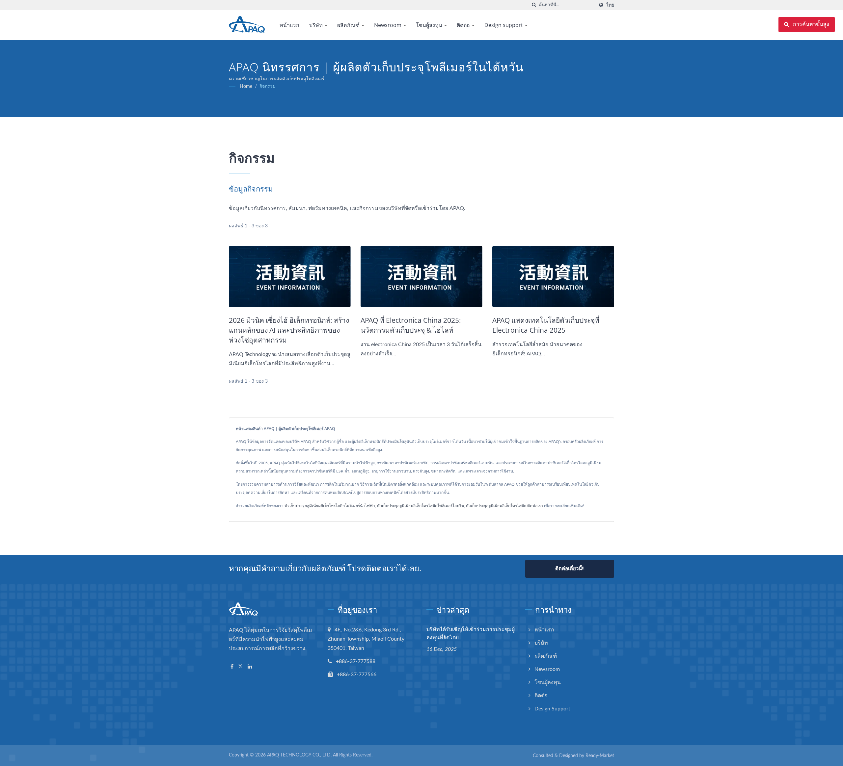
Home (246, 86)
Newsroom (388, 25)
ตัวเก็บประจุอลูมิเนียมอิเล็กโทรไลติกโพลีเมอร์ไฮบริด (420, 506)
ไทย (610, 5)
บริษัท (316, 25)
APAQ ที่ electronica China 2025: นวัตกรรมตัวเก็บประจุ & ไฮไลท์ (411, 325)
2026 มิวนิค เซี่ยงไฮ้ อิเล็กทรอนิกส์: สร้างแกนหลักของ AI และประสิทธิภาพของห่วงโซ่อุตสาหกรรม (289, 330)
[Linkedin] (250, 667)
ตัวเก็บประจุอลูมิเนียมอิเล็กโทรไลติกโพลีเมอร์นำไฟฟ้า (330, 506)
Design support (504, 25)
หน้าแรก (289, 25)
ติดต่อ (464, 25)
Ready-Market (599, 755)
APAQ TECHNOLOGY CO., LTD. (299, 755)
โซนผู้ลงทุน (430, 25)
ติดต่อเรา (535, 506)
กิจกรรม (267, 86)
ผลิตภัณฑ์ (349, 25)
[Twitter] (240, 667)
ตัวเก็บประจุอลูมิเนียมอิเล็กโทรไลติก (496, 506)
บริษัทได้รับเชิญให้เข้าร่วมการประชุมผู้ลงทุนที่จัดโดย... (470, 633)
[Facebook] (232, 667)
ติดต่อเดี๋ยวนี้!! (570, 568)
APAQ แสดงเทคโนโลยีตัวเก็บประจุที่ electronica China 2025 (545, 325)
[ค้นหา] (534, 5)
